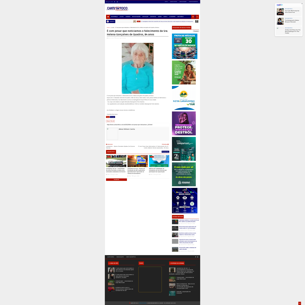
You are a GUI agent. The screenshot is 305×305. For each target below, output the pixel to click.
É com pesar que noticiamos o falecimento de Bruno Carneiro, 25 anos (125, 276)
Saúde (160, 16)
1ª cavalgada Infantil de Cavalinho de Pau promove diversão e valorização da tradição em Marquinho (138, 21)
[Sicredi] (184, 72)
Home (108, 27)
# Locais (112, 117)
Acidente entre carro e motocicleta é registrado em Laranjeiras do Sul (124, 289)
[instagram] (117, 2)
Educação (145, 16)
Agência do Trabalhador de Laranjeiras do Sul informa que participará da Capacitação (158, 170)
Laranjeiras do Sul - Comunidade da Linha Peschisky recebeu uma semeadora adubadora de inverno (115, 170)
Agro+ (166, 16)
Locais (122, 16)
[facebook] (114, 2)
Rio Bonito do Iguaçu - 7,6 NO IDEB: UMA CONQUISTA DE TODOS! (190, 21)
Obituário (180, 16)
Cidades (128, 16)
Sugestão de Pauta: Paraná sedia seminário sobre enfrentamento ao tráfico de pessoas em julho (188, 241)
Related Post (111, 152)
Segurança (114, 16)
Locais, (124, 38)
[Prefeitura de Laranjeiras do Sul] (184, 46)
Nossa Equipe (183, 1)
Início (166, 1)
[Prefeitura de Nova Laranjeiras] (184, 98)
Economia (172, 16)
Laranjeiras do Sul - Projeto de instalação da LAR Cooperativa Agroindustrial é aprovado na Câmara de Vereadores (136, 171)
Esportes (153, 16)
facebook (116, 179)
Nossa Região (136, 16)
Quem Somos (173, 1)
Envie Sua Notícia (193, 1)
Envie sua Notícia (131, 257)
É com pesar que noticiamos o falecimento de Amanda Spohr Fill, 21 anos (125, 270)
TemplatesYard (142, 303)
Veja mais (166, 151)
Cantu (172, 21)
